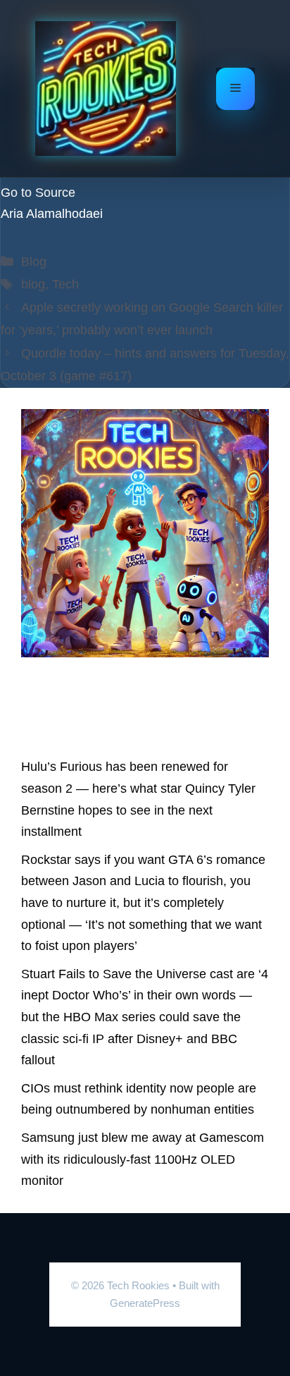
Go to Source (38, 192)
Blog (33, 262)
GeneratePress (145, 1303)
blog (33, 284)
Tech (65, 284)
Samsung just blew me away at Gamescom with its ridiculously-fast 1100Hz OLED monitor (142, 1159)
